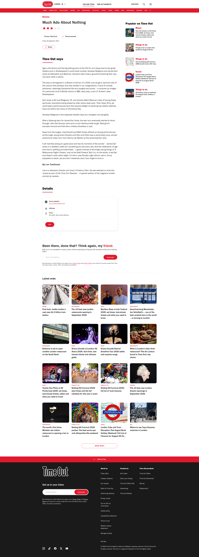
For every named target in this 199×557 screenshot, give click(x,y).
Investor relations (107, 479)
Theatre (72, 10)
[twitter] (61, 548)
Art (78, 10)
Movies (142, 484)
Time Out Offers (145, 474)
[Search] (144, 4)
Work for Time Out (107, 489)
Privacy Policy (88, 263)
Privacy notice (105, 498)
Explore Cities (88, 4)
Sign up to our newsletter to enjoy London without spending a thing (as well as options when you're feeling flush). (79, 251)
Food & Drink (63, 10)
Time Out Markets (104, 4)
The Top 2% (95, 10)
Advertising (124, 489)
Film (146, 10)
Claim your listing (126, 479)
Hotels (103, 10)
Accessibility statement (109, 516)
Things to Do (53, 10)
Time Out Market (126, 493)
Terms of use (105, 521)
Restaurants (86, 10)
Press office (105, 474)
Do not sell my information (106, 505)
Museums (139, 10)
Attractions (130, 10)
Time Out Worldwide (147, 479)
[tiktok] (49, 548)
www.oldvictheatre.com (57, 204)
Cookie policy (105, 511)
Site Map (103, 541)
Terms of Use (76, 263)
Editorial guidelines (107, 493)
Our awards (105, 484)
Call (49, 225)
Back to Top (101, 459)
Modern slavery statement (106, 527)
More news (99, 446)
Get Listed (123, 474)
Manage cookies (106, 533)
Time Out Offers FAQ (127, 484)
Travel (110, 10)
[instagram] (43, 548)
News (45, 10)
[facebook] (55, 548)
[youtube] (67, 548)
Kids (122, 10)
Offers (117, 10)
